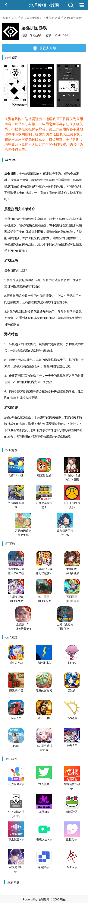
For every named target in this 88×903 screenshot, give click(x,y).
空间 (37, 238)
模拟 (54, 359)
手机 (7, 225)
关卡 (19, 192)
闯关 (76, 219)
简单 (10, 280)
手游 (58, 173)
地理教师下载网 (44, 5)
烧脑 (28, 173)
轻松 (22, 225)
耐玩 (34, 173)
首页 (5, 18)
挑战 (28, 192)
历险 (31, 244)
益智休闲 (33, 18)
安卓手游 (17, 18)
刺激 (16, 244)
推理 (46, 295)
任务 (37, 366)
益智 (70, 219)
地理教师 (43, 899)
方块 (79, 231)
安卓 (21, 208)
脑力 (78, 359)
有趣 (61, 219)
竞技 (60, 344)
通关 (10, 436)
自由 (10, 238)
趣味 (18, 344)
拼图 (13, 173)
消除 (49, 173)
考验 (72, 391)
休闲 (43, 173)
